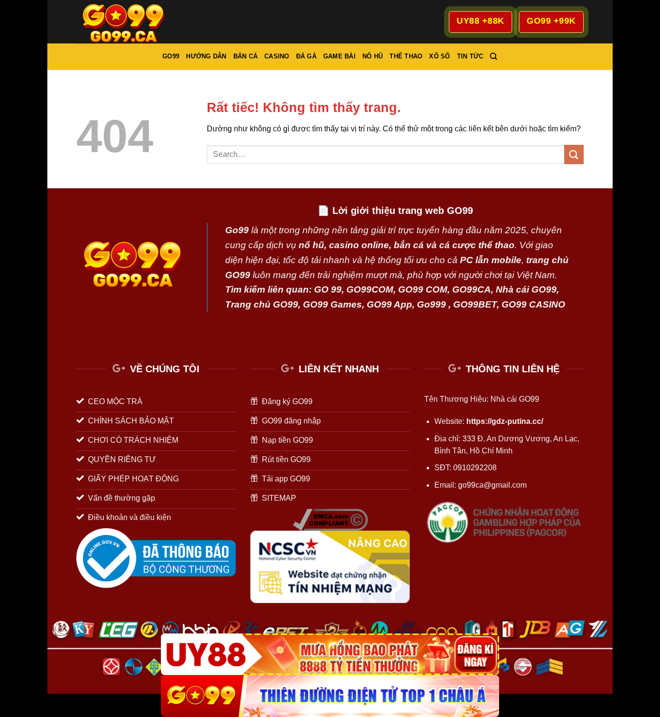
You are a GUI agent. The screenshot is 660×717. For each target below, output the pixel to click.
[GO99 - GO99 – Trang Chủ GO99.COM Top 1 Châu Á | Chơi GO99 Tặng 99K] (124, 21)
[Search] (493, 56)
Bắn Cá (245, 56)
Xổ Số (439, 56)
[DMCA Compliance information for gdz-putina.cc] (330, 519)
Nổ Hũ (372, 56)
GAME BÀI (339, 56)
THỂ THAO (405, 56)
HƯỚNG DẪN (206, 56)
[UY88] (330, 654)
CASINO (276, 56)
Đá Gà (306, 56)
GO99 (170, 56)
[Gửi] (574, 154)
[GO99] (330, 696)
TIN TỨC (470, 56)
